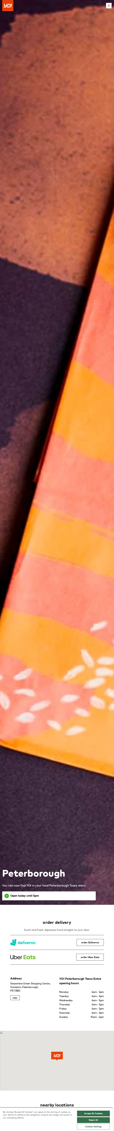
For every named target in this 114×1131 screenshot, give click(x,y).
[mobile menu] (109, 6)
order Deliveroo (90, 942)
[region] (56, 1119)
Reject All (93, 1120)
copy (15, 997)
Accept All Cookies (93, 1113)
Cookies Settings (93, 1126)
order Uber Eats (90, 957)
